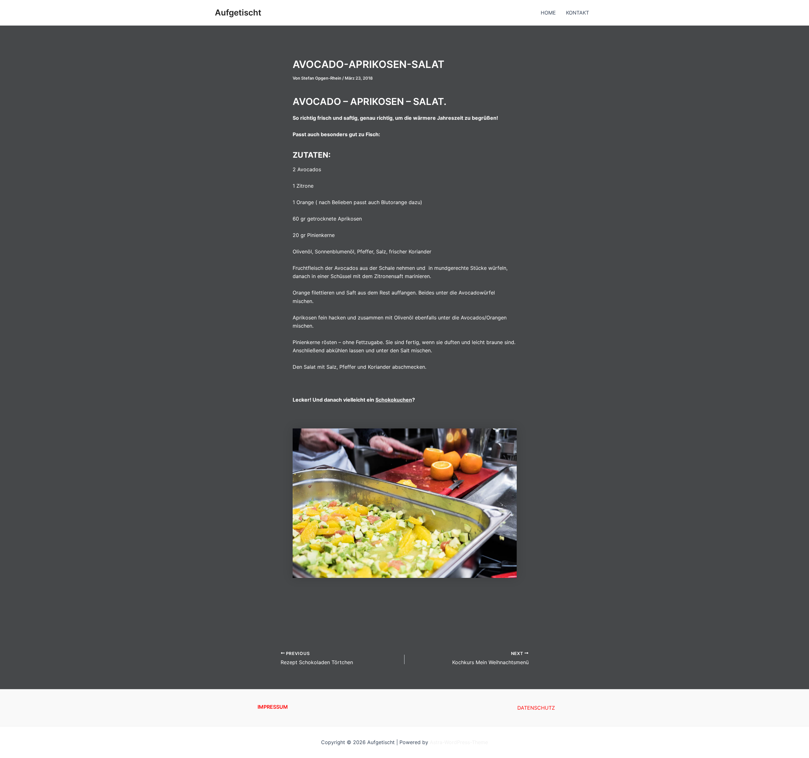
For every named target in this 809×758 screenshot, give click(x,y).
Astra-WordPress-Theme (459, 742)
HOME (548, 12)
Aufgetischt (238, 12)
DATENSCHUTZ (536, 708)
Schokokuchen (393, 400)
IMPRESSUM (273, 707)
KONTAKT (577, 12)
